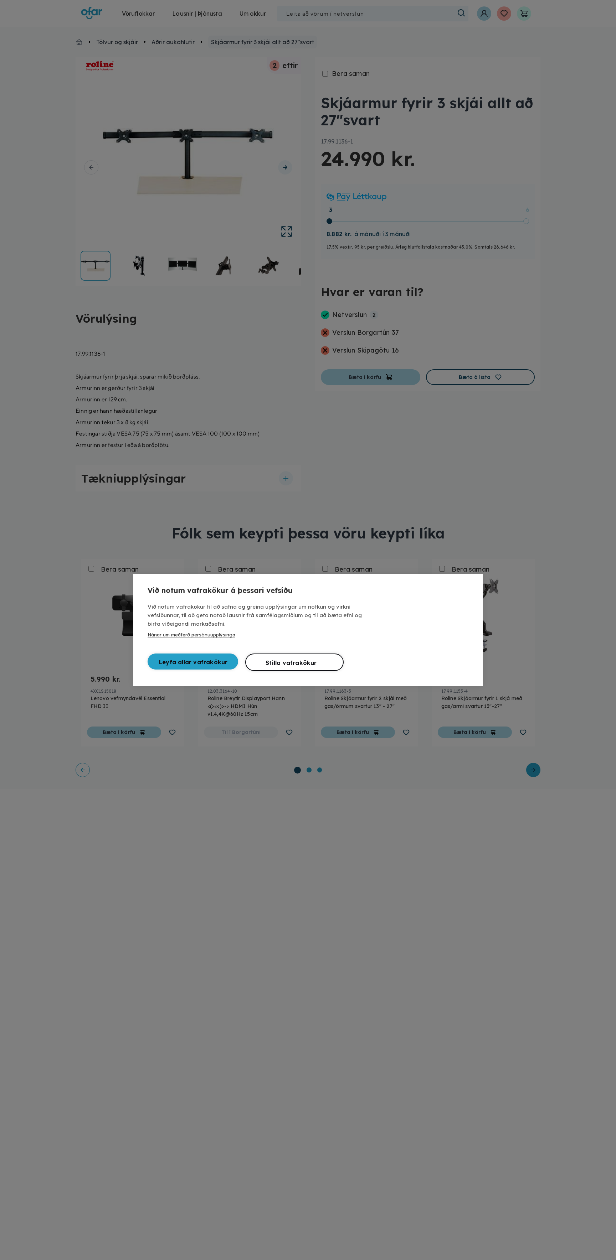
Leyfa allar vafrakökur (193, 662)
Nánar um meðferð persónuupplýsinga (191, 634)
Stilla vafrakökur (291, 662)
